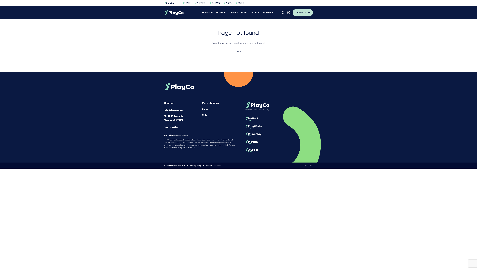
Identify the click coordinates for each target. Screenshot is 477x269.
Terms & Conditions (213, 166)
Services (219, 13)
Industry (232, 13)
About (254, 13)
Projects (244, 13)
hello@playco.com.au (173, 110)
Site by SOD (308, 165)
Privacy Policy (195, 166)
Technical (266, 13)
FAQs (204, 115)
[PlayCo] (182, 13)
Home (238, 51)
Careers (205, 109)
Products (206, 13)
